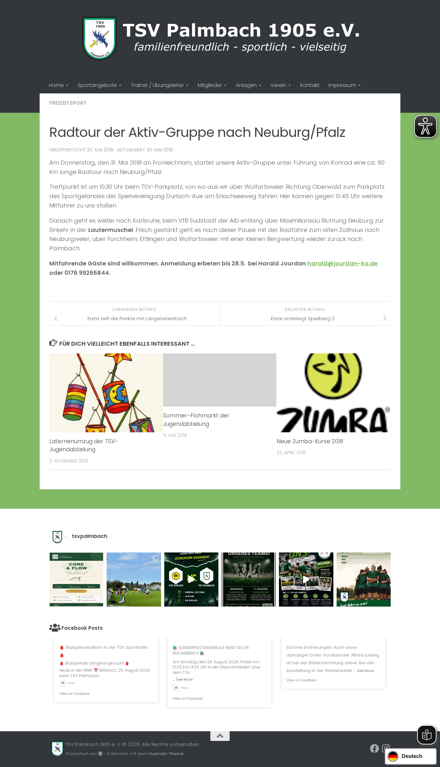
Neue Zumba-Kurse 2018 (310, 441)
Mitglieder (210, 85)
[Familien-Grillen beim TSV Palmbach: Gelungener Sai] (134, 579)
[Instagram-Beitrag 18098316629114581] (76, 579)
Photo (71, 683)
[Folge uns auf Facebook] (374, 748)
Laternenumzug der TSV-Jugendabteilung (83, 445)
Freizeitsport (68, 103)
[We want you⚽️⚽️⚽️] (364, 579)
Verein (278, 85)
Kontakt (310, 85)
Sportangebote (97, 85)
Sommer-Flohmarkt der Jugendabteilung (196, 420)
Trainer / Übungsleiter (157, 85)
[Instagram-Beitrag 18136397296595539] (191, 579)
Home (56, 85)
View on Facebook (74, 693)
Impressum (342, 85)
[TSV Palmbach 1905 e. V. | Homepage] (220, 38)
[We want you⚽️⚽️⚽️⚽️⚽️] (249, 579)
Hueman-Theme (166, 754)
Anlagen (246, 85)
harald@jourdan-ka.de (342, 263)
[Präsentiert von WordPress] (100, 754)
